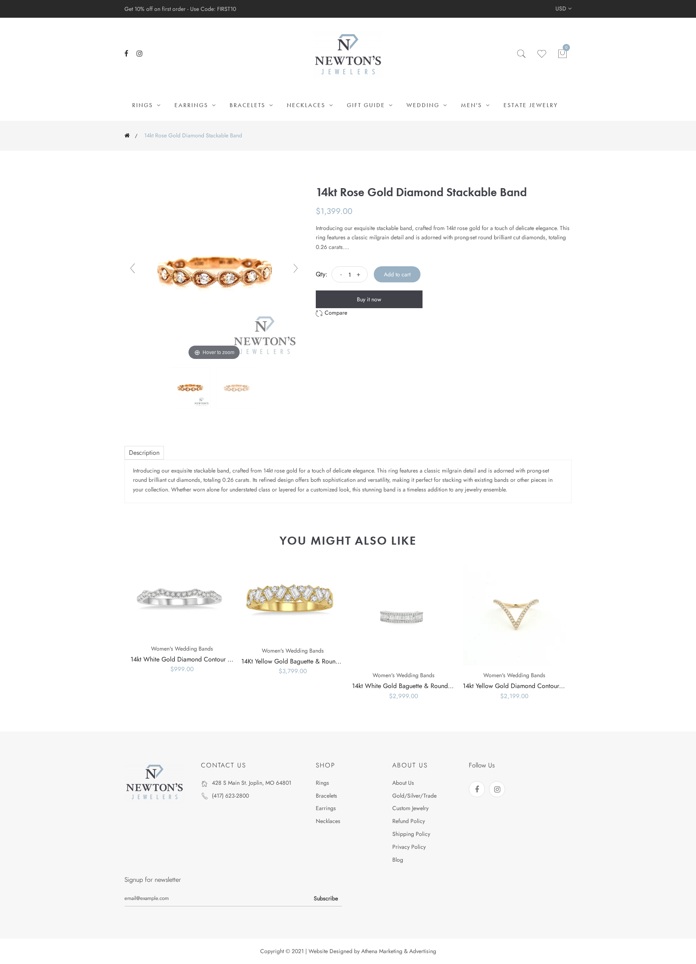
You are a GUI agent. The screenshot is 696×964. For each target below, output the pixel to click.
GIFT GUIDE (367, 105)
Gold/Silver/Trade (414, 796)
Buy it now (369, 299)
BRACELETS (249, 105)
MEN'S (473, 105)
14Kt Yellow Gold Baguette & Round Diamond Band (311, 661)
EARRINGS (192, 105)
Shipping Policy (411, 834)
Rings (322, 783)
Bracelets (326, 796)
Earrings (326, 808)
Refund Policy (408, 821)
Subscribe (326, 898)
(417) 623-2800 (230, 796)
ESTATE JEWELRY (530, 105)
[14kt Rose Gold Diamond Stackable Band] (191, 388)
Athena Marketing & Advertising (398, 951)
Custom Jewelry (410, 808)
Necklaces (328, 821)
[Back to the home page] (127, 135)
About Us (403, 783)
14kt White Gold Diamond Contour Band (185, 659)
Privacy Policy (409, 847)
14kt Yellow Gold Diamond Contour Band (519, 685)
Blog (397, 860)
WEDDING (424, 105)
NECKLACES (307, 105)
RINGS (143, 105)
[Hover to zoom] (214, 271)
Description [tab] (144, 452)
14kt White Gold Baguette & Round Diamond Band (421, 685)
